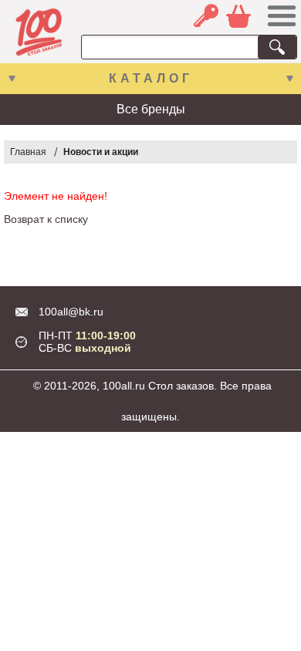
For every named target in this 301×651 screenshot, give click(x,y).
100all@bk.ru (71, 311)
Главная (28, 152)
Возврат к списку (46, 219)
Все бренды (151, 109)
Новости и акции (100, 152)
